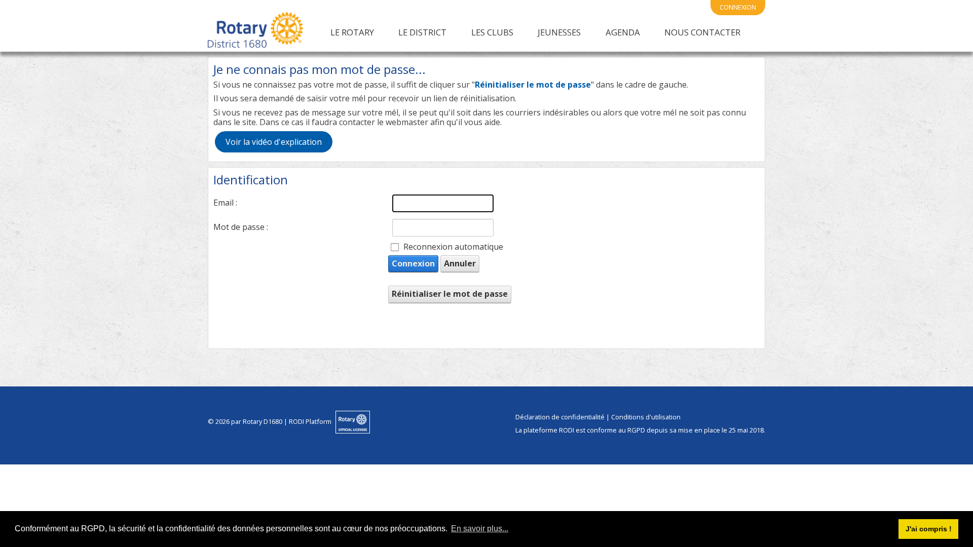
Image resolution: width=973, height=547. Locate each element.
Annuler (460, 263)
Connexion (413, 263)
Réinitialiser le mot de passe (450, 293)
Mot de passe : (240, 226)
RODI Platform (310, 421)
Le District (422, 32)
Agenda (623, 32)
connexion (738, 7)
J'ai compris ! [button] (929, 529)
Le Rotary (352, 32)
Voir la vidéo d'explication (274, 141)
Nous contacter (702, 32)
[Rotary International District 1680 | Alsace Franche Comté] (255, 32)
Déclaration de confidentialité (560, 416)
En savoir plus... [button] (479, 528)
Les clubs (492, 32)
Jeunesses (559, 32)
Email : (225, 202)
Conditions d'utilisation (646, 416)
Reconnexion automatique (453, 247)
